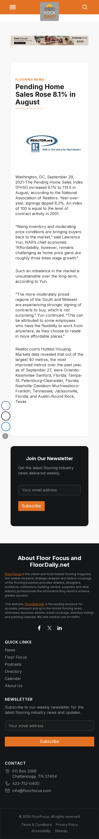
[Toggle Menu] (12, 7)
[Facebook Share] (5, 405)
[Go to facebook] (39, 627)
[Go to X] (49, 627)
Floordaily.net (34, 604)
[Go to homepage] (49, 11)
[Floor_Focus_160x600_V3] (49, 40)
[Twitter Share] (5, 416)
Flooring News (29, 79)
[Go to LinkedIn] (59, 627)
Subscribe (31, 506)
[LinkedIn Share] (5, 426)
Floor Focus (13, 574)
